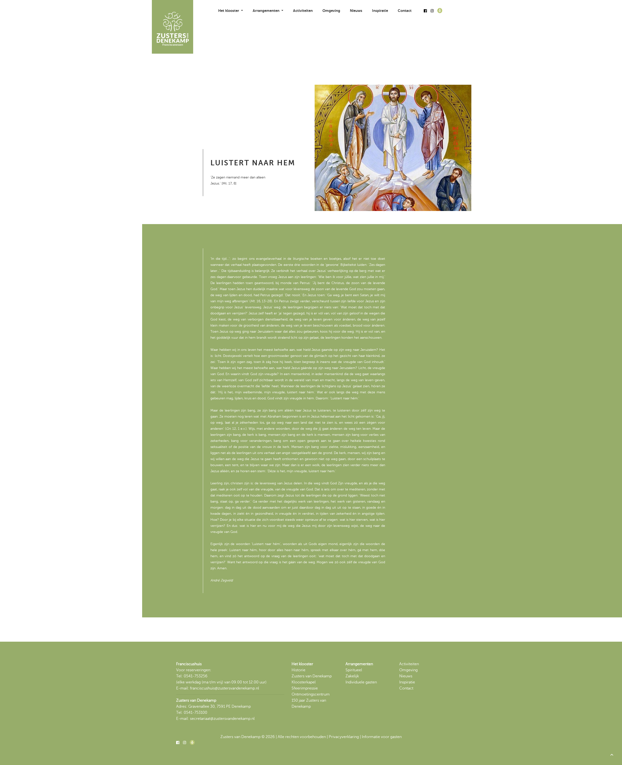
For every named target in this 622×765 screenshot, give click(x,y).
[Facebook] (425, 11)
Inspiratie (380, 10)
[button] (611, 754)
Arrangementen (359, 664)
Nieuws (356, 10)
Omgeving (331, 10)
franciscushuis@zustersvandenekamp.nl (224, 688)
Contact (405, 10)
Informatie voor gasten (382, 737)
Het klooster (302, 664)
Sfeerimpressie (305, 688)
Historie (298, 670)
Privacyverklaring (344, 737)
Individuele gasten (361, 682)
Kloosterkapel (304, 682)
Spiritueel (354, 670)
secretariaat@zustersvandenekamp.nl (222, 718)
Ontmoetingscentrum (311, 694)
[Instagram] (432, 11)
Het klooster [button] (229, 10)
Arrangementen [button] (266, 10)
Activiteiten (303, 10)
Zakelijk (352, 676)
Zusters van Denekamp (312, 676)
